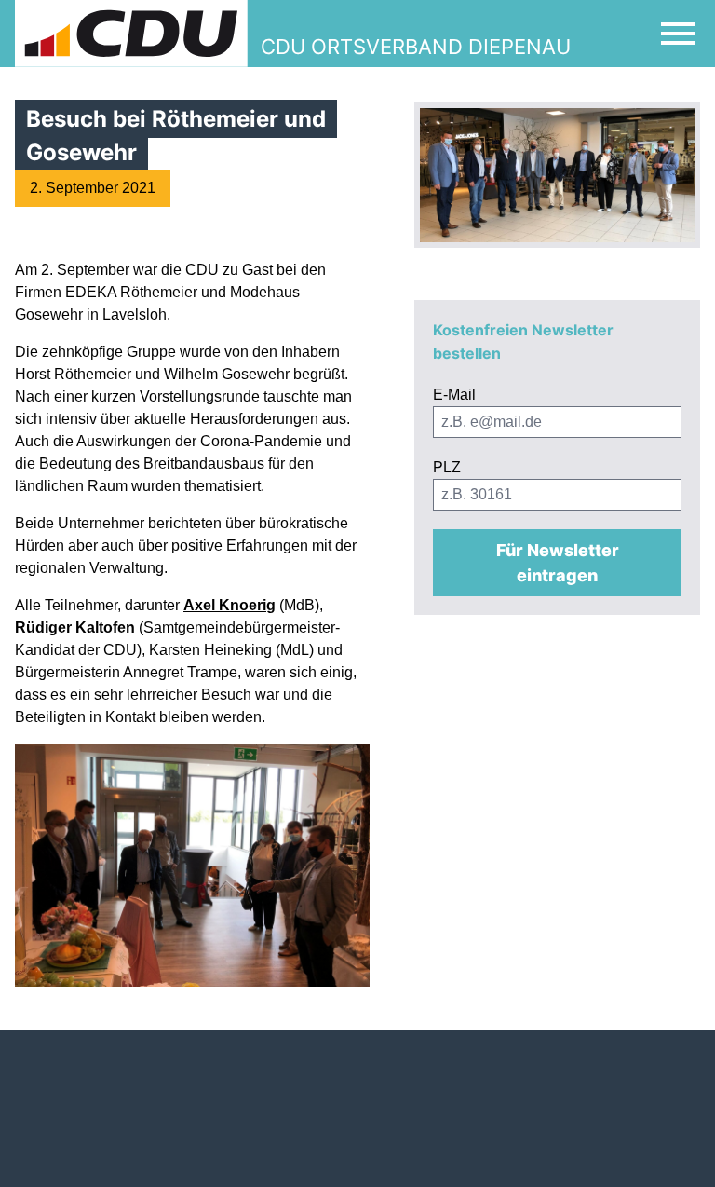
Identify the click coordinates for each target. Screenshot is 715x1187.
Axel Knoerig (229, 605)
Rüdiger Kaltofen (75, 627)
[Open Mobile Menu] (677, 33)
